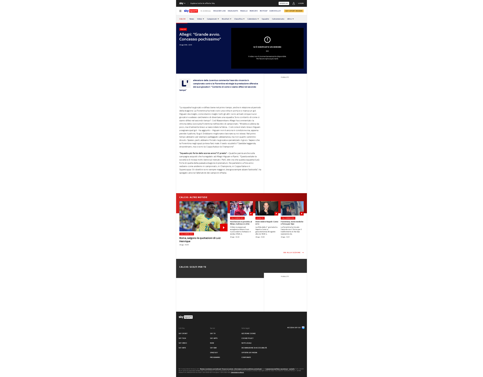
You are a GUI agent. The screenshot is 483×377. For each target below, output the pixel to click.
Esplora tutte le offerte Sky (203, 3)
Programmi (215, 357)
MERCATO (254, 11)
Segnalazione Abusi (237, 372)
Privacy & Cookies (227, 369)
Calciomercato (278, 19)
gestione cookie (249, 333)
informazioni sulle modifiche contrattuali (248, 369)
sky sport (183, 333)
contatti (292, 369)
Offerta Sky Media (249, 353)
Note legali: (246, 328)
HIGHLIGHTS (233, 11)
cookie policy (248, 338)
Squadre (265, 19)
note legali (246, 343)
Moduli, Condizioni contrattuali (210, 369)
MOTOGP (264, 11)
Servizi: (212, 328)
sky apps (214, 338)
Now (212, 343)
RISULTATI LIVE (219, 11)
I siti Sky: (182, 328)
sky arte (182, 348)
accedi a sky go (294, 327)
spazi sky (214, 353)
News (192, 19)
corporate (246, 357)
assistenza (284, 369)
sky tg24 (182, 338)
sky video (183, 343)
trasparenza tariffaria (273, 369)
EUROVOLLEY (275, 11)
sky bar (213, 348)
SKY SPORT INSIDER (293, 11)
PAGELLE (244, 11)
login (301, 3)
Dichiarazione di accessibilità (254, 348)
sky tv (212, 333)
